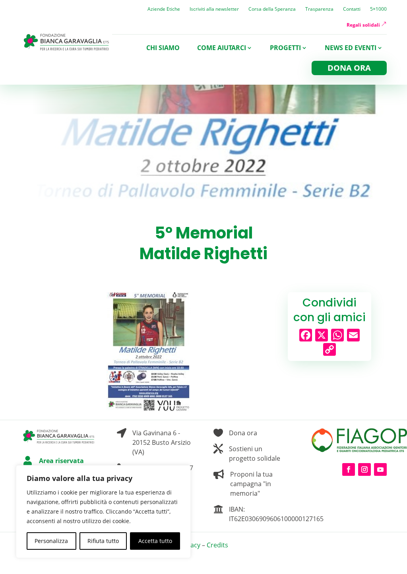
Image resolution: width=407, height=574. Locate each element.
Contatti (351, 9)
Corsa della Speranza (272, 9)
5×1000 (378, 9)
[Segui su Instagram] (364, 469)
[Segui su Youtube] (380, 469)
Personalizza (51, 541)
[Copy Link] (329, 350)
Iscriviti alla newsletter (214, 9)
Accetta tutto (155, 541)
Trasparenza (319, 9)
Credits (217, 545)
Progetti (285, 47)
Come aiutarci (221, 47)
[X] (321, 336)
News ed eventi (350, 47)
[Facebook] (306, 336)
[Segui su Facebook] (348, 469)
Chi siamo (163, 47)
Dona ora (349, 67)
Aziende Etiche (163, 9)
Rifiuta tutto (103, 541)
